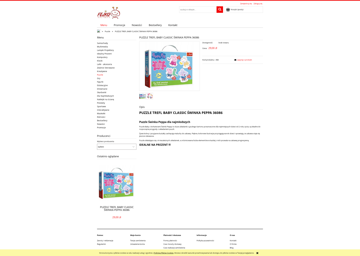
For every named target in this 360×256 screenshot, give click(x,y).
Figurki (100, 81)
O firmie (233, 244)
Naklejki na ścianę (105, 99)
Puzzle (100, 74)
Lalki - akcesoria (104, 64)
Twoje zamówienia (138, 240)
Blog (231, 247)
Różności (101, 117)
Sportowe (101, 106)
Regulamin (101, 244)
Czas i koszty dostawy (172, 244)
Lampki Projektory (105, 50)
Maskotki (101, 113)
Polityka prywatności (205, 240)
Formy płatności (170, 240)
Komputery (102, 57)
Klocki (100, 60)
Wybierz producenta (105, 141)
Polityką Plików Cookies (164, 253)
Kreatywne (102, 71)
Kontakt (233, 240)
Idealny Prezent (104, 53)
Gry (98, 78)
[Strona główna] (109, 12)
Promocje (101, 127)
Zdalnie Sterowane (106, 67)
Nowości (101, 124)
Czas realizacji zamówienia (174, 247)
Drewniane (102, 88)
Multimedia (102, 46)
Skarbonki (101, 92)
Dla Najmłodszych (105, 96)
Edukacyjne (102, 85)
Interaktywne (103, 110)
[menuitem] (103, 25)
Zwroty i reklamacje (105, 240)
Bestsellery (102, 120)
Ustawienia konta (137, 244)
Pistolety (101, 103)
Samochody (102, 43)
